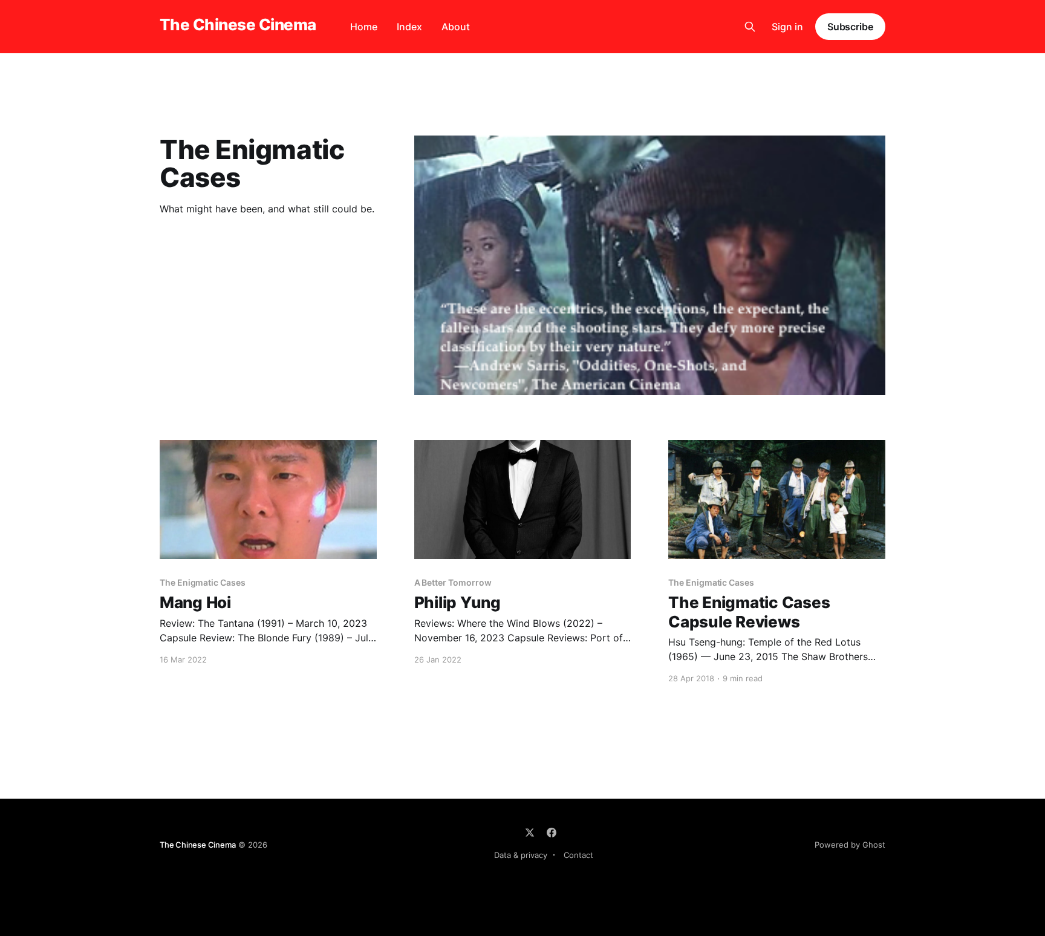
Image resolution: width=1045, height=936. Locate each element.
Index (409, 27)
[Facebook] (551, 832)
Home (363, 27)
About (455, 27)
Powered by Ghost (850, 844)
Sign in (787, 27)
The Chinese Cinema (238, 25)
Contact (578, 855)
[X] (530, 832)
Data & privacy (520, 855)
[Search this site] (750, 26)
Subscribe (850, 27)
